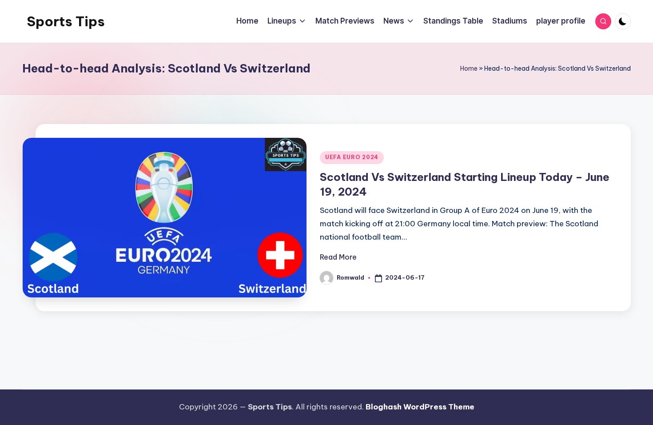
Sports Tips (66, 21)
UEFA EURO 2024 (351, 157)
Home (469, 68)
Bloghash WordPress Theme (420, 407)
